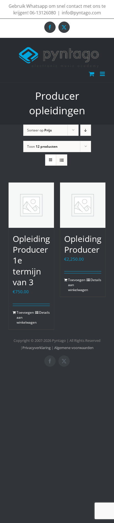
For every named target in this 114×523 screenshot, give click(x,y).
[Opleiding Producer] (82, 205)
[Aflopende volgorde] (85, 130)
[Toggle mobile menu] (103, 74)
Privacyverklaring (36, 347)
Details (44, 312)
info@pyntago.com (81, 13)
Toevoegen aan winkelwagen (24, 317)
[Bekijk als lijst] (61, 160)
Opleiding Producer (82, 244)
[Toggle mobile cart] (91, 74)
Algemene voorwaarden (74, 347)
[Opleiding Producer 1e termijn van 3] (31, 205)
